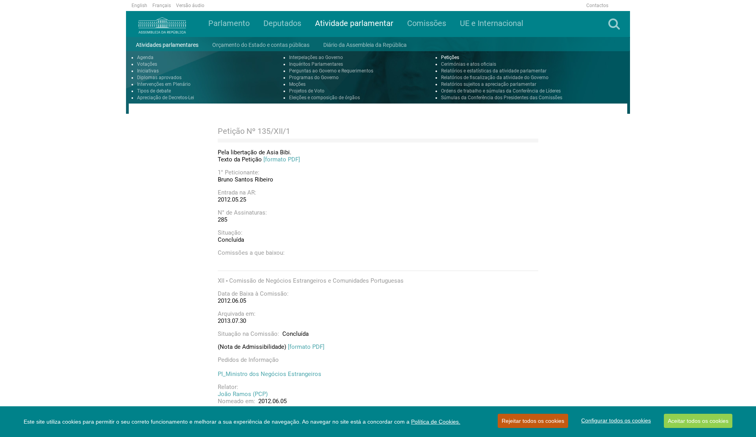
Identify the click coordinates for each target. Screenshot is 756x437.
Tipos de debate (154, 91)
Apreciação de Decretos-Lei (165, 97)
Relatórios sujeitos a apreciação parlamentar (488, 84)
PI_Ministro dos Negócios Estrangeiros (269, 374)
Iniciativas (148, 71)
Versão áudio (190, 5)
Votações (147, 64)
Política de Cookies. (435, 421)
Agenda (145, 57)
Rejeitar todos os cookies (533, 421)
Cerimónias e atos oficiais (468, 64)
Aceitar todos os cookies (698, 421)
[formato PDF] (281, 159)
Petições (450, 57)
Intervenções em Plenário (164, 84)
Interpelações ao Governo (316, 57)
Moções (297, 84)
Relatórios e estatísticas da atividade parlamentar (494, 71)
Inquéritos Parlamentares (316, 64)
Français (161, 5)
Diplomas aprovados (159, 77)
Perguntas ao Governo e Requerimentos (331, 71)
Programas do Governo (314, 77)
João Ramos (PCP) (243, 394)
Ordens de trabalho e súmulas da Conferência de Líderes (501, 91)
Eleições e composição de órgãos (324, 97)
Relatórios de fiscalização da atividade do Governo (494, 77)
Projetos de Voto (306, 91)
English (139, 5)
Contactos (597, 5)
